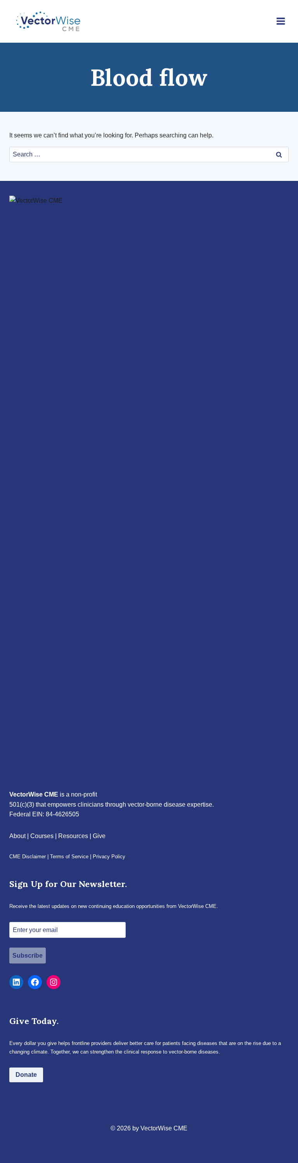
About (17, 836)
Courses (42, 836)
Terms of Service (69, 856)
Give (99, 836)
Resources (73, 836)
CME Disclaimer (27, 856)
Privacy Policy (109, 856)
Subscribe (27, 955)
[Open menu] (280, 21)
